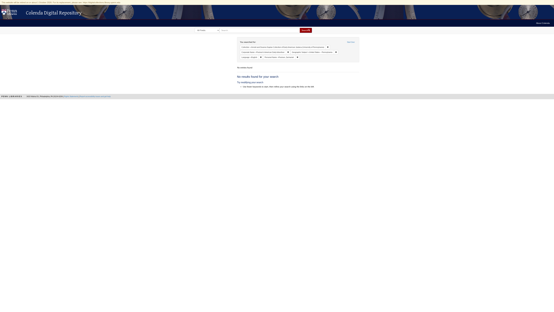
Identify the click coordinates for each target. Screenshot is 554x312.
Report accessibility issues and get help (95, 96)
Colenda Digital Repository (12, 12)
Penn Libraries (11, 96)
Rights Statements (71, 96)
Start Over (351, 42)
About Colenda (543, 23)
